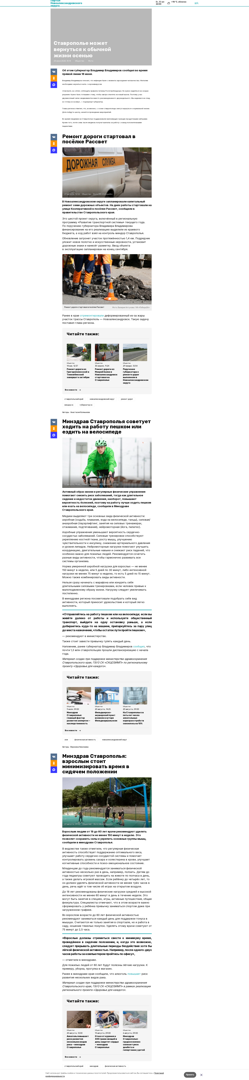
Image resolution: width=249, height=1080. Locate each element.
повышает (134, 973)
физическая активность (85, 740)
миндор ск (68, 405)
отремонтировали (92, 315)
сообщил (139, 646)
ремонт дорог (127, 399)
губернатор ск (86, 405)
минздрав (94, 1066)
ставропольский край (73, 399)
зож (66, 740)
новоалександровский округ (102, 399)
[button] (107, 172)
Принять (190, 1075)
